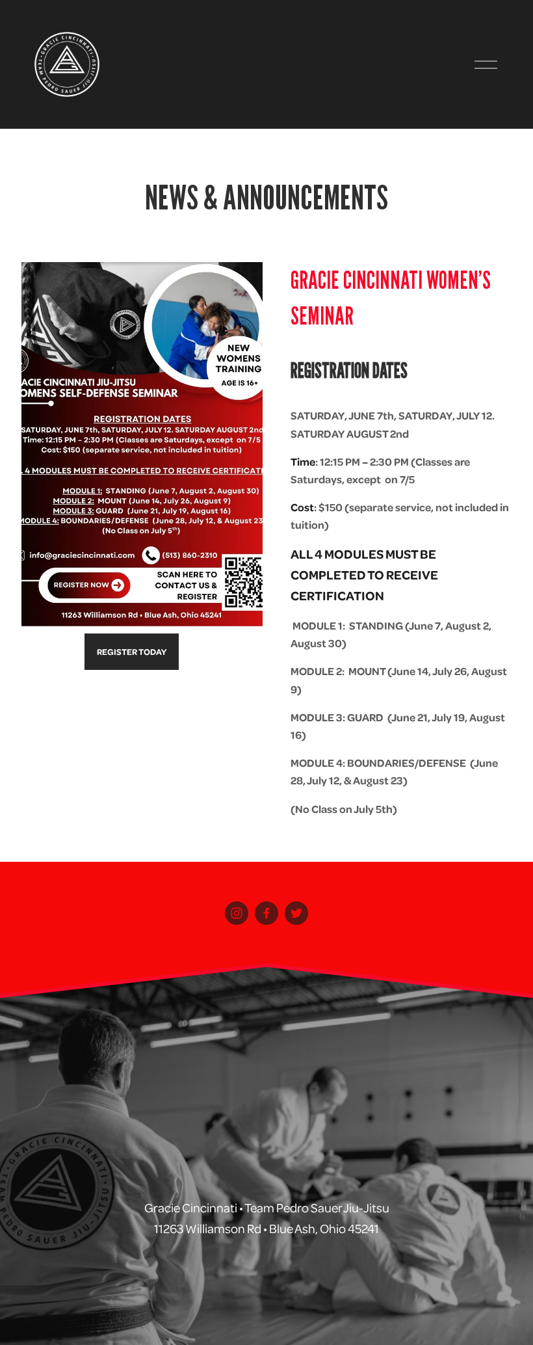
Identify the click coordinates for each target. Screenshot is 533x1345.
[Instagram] (236, 913)
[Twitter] (296, 913)
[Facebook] (266, 913)
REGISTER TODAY (131, 651)
